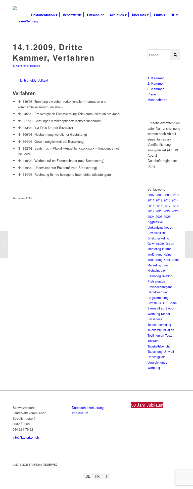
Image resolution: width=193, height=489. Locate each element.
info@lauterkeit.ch (26, 437)
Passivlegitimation (160, 276)
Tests (168, 335)
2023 (175, 211)
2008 (159, 195)
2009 (167, 195)
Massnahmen (157, 99)
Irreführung (155, 254)
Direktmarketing (158, 238)
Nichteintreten (157, 270)
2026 (167, 216)
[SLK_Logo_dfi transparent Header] (25, 21)
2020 (159, 211)
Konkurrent (171, 259)
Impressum (80, 412)
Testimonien (156, 335)
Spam (173, 303)
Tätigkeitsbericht (159, 346)
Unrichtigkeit (156, 357)
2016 (159, 205)
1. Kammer (156, 78)
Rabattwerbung (158, 292)
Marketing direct (158, 265)
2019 (151, 211)
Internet (167, 249)
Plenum (153, 94)
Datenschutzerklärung (88, 407)
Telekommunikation (161, 330)
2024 (151, 216)
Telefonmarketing (159, 324)
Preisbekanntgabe (160, 287)
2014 (175, 200)
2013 (167, 200)
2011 (151, 200)
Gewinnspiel (156, 243)
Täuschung (155, 351)
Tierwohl (153, 340)
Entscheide (33, 65)
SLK (165, 303)
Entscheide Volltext (34, 80)
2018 (175, 205)
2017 (167, 205)
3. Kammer (19, 65)
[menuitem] (44, 15)
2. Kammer (156, 83)
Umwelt (169, 351)
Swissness (155, 319)
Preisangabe (156, 281)
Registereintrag (158, 297)
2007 (151, 195)
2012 (159, 200)
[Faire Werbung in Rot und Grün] (4, 244)
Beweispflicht (157, 232)
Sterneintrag (156, 308)
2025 (159, 216)
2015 (151, 205)
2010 (175, 195)
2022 (167, 211)
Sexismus (154, 303)
